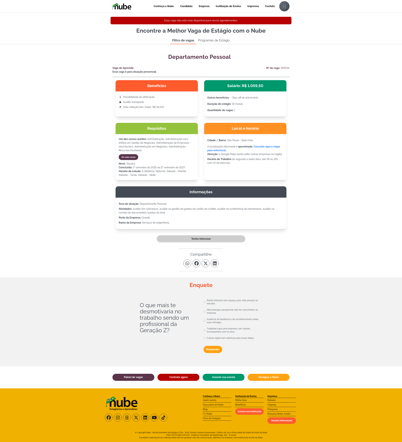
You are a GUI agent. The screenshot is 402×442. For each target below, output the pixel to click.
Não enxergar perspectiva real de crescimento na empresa (232, 311)
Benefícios (240, 404)
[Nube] (131, 6)
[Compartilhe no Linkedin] (215, 263)
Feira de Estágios (212, 418)
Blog (205, 409)
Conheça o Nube (164, 6)
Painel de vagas (133, 377)
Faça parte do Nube (213, 404)
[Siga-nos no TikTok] (163, 417)
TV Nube (207, 414)
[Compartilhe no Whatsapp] (187, 263)
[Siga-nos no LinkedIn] (145, 417)
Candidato (186, 6)
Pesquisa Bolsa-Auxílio (279, 414)
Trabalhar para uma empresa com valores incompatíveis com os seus (228, 330)
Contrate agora (178, 377)
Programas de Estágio (214, 40)
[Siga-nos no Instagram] (118, 417)
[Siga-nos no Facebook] (109, 417)
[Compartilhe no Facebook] (196, 263)
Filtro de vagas (183, 40)
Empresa (204, 6)
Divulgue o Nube (268, 377)
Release (271, 400)
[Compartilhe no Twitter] (205, 263)
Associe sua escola (223, 377)
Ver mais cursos (128, 157)
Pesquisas (272, 409)
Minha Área (241, 400)
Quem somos (209, 400)
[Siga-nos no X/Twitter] (136, 417)
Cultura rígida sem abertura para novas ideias (230, 338)
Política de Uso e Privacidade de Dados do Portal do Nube (242, 432)
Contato (270, 6)
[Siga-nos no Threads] (127, 417)
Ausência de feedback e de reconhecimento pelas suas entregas (232, 321)
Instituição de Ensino (228, 6)
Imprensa (253, 6)
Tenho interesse (201, 238)
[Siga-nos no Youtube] (154, 417)
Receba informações (281, 420)
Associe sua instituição (249, 411)
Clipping (271, 404)
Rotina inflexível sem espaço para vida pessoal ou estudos (232, 302)
